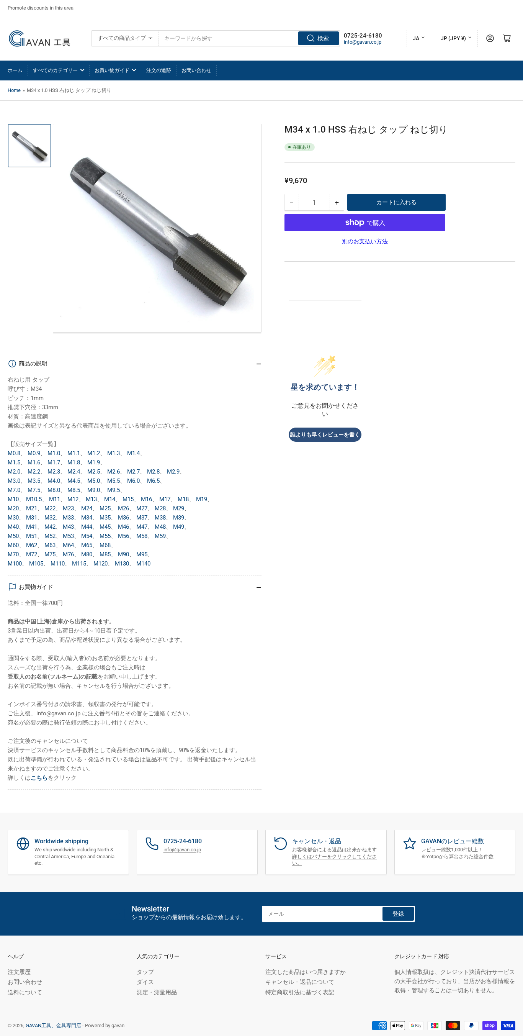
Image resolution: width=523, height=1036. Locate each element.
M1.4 (133, 453)
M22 (50, 508)
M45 (105, 526)
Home (14, 90)
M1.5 (14, 462)
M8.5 (73, 490)
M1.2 (93, 453)
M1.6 (34, 462)
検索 (323, 38)
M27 (141, 508)
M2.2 (34, 471)
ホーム (15, 70)
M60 (13, 545)
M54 (86, 536)
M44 (86, 526)
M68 (105, 545)
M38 (160, 517)
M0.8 (14, 453)
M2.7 (133, 471)
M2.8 (153, 471)
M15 (128, 499)
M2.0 (14, 471)
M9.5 (113, 490)
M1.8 (73, 462)
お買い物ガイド (112, 70)
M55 (105, 536)
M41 (31, 526)
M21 (31, 508)
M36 (123, 517)
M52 (50, 536)
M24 (86, 508)
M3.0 (14, 480)
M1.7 (53, 462)
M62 (31, 545)
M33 (68, 517)
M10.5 (34, 499)
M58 (141, 536)
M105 (36, 563)
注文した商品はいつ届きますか (305, 972)
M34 (86, 517)
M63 (50, 545)
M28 (160, 508)
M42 (50, 526)
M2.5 (93, 471)
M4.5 (73, 480)
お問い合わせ (196, 70)
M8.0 (53, 490)
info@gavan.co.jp (362, 42)
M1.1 (73, 453)
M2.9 (173, 471)
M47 (141, 526)
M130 (122, 563)
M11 (54, 499)
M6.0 (133, 480)
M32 (50, 517)
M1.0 (53, 453)
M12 (72, 499)
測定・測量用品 (157, 992)
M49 (178, 526)
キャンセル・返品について (299, 982)
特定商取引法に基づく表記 (299, 992)
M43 (68, 526)
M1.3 (113, 453)
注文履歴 (19, 972)
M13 (91, 499)
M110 (58, 563)
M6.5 (153, 480)
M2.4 (73, 471)
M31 (31, 517)
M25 (105, 508)
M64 (68, 545)
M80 (86, 554)
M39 (178, 517)
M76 (68, 554)
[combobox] (249, 38)
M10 (13, 499)
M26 (123, 508)
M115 (79, 563)
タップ (145, 972)
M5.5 (113, 480)
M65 (86, 545)
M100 (15, 563)
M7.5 (34, 490)
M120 (100, 563)
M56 (123, 536)
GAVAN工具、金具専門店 (53, 1025)
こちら (39, 777)
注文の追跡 (158, 70)
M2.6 (113, 471)
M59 (160, 536)
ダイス (145, 982)
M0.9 (34, 453)
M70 (13, 554)
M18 (183, 499)
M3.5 (34, 480)
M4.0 (53, 480)
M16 (146, 499)
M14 (109, 499)
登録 (398, 913)
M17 (164, 499)
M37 (141, 517)
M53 (68, 536)
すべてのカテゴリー (55, 70)
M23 (68, 508)
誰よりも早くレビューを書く (325, 434)
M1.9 (93, 462)
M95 (141, 554)
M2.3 (53, 471)
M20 (13, 508)
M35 (105, 517)
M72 (31, 554)
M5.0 (93, 480)
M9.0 (93, 490)
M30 (13, 517)
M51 (31, 536)
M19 (201, 499)
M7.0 (14, 490)
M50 (13, 536)
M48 (160, 526)
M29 (178, 508)
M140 (143, 563)
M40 (13, 526)
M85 (105, 554)
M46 (123, 526)
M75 (50, 554)
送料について (25, 992)
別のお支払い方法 (365, 241)
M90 (123, 554)
